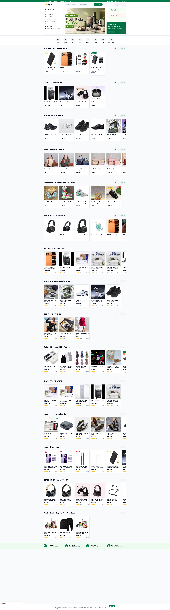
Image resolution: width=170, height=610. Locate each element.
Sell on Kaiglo (110, 1)
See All (122, 48)
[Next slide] (102, 21)
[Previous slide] (67, 21)
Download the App (119, 1)
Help (125, 1)
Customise (57, 608)
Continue (112, 606)
